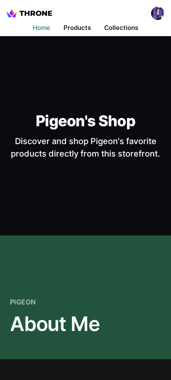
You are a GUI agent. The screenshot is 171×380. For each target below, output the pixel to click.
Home (41, 28)
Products (77, 28)
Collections (121, 28)
